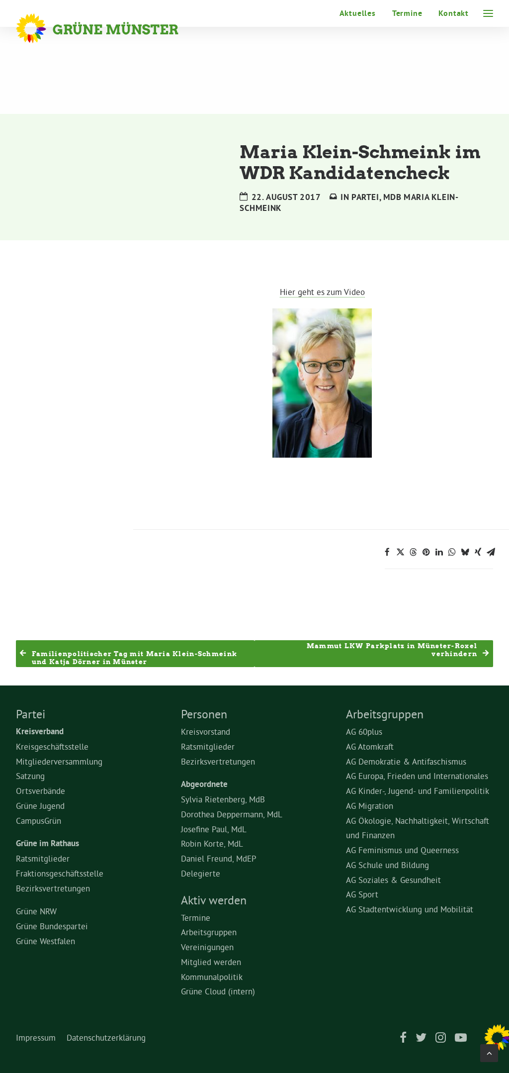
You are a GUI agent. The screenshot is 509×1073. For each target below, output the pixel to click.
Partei (365, 197)
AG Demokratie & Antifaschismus (406, 761)
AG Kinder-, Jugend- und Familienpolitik (417, 790)
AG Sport (362, 894)
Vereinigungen (207, 947)
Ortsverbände (40, 790)
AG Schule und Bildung (387, 865)
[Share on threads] (413, 552)
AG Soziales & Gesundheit (393, 880)
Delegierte (200, 873)
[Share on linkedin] (439, 552)
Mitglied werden (211, 962)
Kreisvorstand (205, 731)
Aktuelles (357, 13)
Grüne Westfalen (45, 941)
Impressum (36, 1037)
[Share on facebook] (387, 552)
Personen (204, 713)
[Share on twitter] (400, 552)
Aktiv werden (214, 899)
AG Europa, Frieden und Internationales (417, 776)
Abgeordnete (204, 784)
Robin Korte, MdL (212, 843)
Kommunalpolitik (212, 977)
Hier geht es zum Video (322, 292)
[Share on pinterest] (426, 552)
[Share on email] (491, 552)
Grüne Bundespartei (52, 926)
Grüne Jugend (40, 805)
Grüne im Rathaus (47, 843)
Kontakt (453, 13)
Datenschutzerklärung (106, 1037)
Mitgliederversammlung (59, 761)
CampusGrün (38, 820)
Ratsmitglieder (43, 858)
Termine (407, 13)
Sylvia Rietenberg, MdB (223, 799)
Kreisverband (40, 731)
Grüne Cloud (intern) (218, 991)
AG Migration (369, 805)
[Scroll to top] (489, 1051)
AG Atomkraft (370, 746)
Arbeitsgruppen (209, 932)
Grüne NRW (36, 911)
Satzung (30, 776)
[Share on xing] (478, 552)
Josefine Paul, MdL (214, 829)
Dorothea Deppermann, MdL (231, 814)
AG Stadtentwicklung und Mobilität (409, 909)
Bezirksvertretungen (53, 888)
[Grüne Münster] (110, 28)
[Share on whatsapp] (452, 552)
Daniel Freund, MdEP (218, 858)
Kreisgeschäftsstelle (52, 746)
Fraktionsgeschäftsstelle (59, 873)
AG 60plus (364, 731)
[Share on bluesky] (465, 552)
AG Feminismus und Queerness (402, 850)
